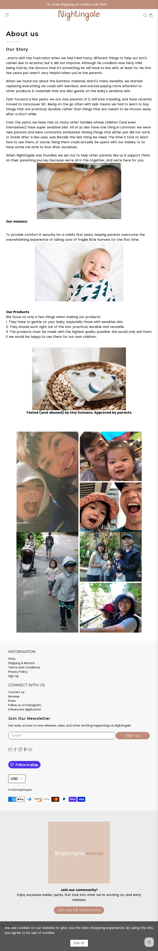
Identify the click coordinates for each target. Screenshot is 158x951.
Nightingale (25, 789)
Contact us (16, 692)
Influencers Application (24, 709)
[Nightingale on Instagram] (20, 750)
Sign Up (13, 676)
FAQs (11, 659)
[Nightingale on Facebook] (15, 750)
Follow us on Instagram (24, 705)
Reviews (14, 696)
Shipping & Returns (21, 663)
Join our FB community (79, 910)
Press (12, 701)
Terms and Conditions (24, 667)
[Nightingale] (79, 15)
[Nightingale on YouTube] (30, 750)
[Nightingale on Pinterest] (25, 750)
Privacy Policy (18, 672)
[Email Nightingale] (10, 750)
